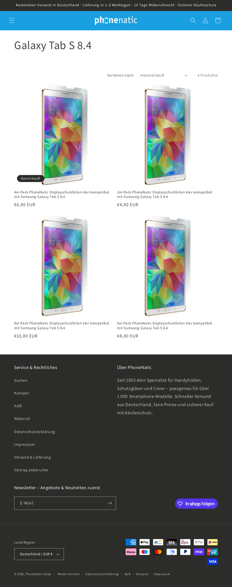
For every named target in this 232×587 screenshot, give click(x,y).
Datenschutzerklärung (34, 431)
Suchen (21, 380)
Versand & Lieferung (32, 457)
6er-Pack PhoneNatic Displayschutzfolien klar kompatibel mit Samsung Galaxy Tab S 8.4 (164, 325)
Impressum (24, 444)
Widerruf (22, 418)
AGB (18, 405)
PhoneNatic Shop (38, 574)
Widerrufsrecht (69, 574)
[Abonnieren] (109, 503)
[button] (12, 20)
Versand (142, 574)
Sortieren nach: (120, 75)
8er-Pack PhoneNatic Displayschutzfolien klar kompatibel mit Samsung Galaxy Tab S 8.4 (61, 325)
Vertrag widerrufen (31, 469)
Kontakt (21, 393)
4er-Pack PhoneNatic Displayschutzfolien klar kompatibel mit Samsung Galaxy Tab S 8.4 (61, 194)
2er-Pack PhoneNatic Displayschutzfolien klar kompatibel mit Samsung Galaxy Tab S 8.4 (164, 194)
